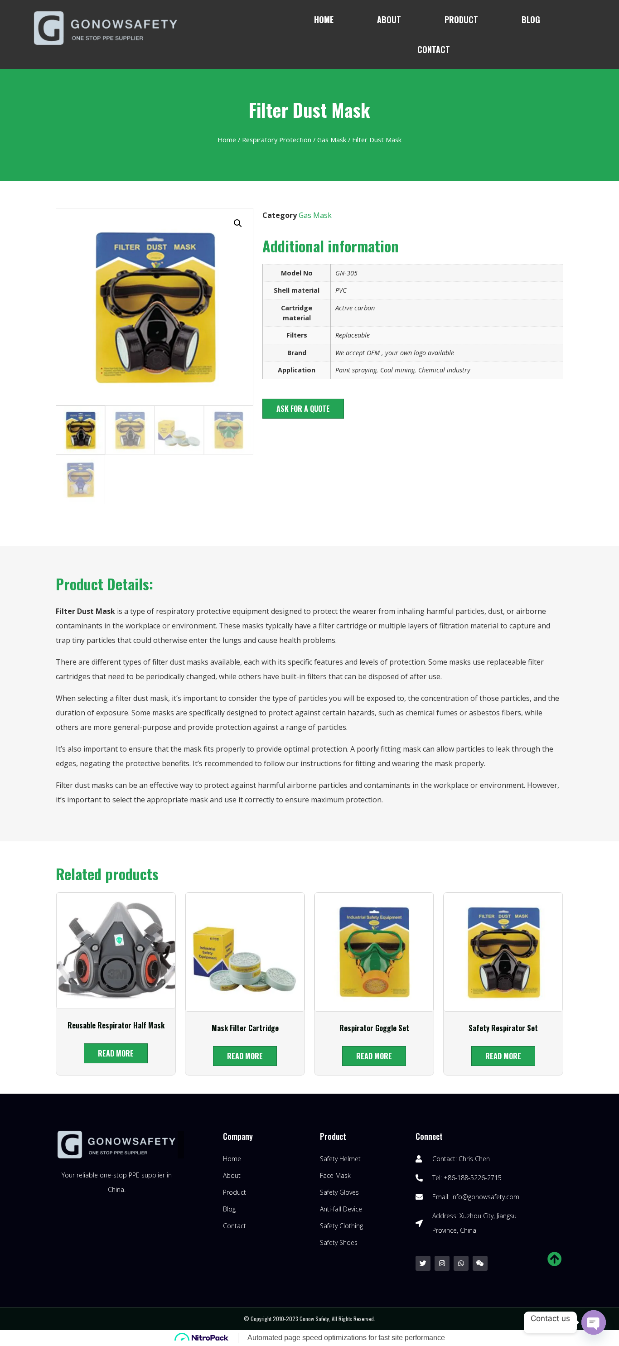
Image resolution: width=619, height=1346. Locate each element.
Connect (429, 1136)
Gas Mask (331, 139)
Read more (116, 1053)
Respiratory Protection (276, 139)
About (389, 19)
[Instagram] (442, 1263)
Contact (433, 49)
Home (324, 19)
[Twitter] (423, 1263)
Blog (531, 19)
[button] (303, 409)
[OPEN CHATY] (593, 1322)
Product (461, 19)
